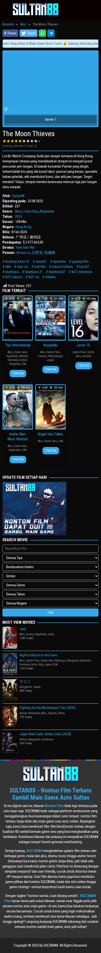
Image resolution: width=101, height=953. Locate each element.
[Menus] (95, 10)
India (51, 634)
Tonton (18, 373)
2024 (18, 216)
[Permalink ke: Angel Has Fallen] (50, 406)
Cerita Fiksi (53, 352)
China (61, 713)
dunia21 (41, 261)
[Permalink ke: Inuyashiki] (50, 317)
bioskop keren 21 (17, 261)
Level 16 (83, 345)
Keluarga (60, 660)
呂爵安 (37, 252)
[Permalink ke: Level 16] (83, 317)
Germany (13, 360)
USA (23, 364)
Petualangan (55, 356)
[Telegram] (51, 33)
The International (17, 345)
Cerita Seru (30, 211)
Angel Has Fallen (50, 434)
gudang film (80, 261)
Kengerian (73, 660)
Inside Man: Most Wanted (17, 436)
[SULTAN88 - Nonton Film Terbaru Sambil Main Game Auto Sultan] (35, 9)
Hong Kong (23, 227)
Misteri (24, 356)
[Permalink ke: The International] (17, 317)
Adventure (34, 713)
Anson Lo (23, 252)
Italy (40, 664)
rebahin (50, 277)
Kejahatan (47, 211)
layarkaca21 (57, 272)
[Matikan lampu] (6, 109)
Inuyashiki (50, 345)
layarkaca (12, 272)
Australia (85, 660)
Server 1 (50, 119)
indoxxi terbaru (62, 266)
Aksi (18, 211)
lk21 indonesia (82, 272)
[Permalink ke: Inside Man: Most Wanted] (17, 406)
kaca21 (84, 266)
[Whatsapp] (42, 33)
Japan (50, 360)
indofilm (40, 266)
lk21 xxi (33, 277)
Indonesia (48, 739)
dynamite (59, 261)
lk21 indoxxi (13, 277)
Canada (86, 356)
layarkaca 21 (34, 272)
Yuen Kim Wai (25, 247)
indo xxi (22, 266)
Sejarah (52, 713)
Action (23, 713)
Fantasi (42, 356)
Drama (30, 634)
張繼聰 (49, 252)
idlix (8, 266)
